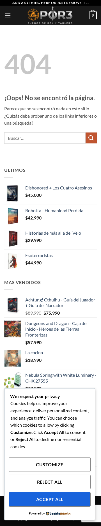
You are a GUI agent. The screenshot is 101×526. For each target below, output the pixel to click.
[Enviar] (91, 137)
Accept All (49, 499)
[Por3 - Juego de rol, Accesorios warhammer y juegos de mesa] (51, 15)
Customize (49, 464)
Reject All (50, 481)
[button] (7, 15)
